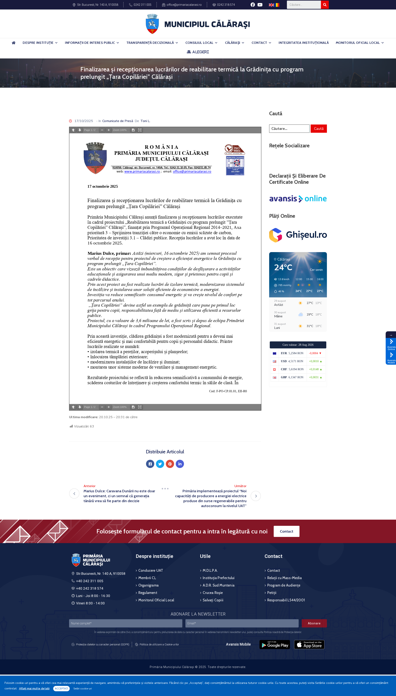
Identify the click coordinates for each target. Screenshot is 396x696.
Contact (259, 43)
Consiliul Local (199, 43)
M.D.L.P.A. (210, 570)
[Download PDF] (133, 130)
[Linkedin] (180, 464)
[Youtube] (260, 4)
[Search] (325, 5)
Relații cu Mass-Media (284, 578)
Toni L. (145, 121)
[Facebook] (252, 4)
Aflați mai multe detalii (34, 688)
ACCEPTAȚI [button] (61, 688)
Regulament (147, 593)
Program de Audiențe (284, 585)
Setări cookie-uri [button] (82, 688)
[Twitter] (160, 464)
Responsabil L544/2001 (286, 600)
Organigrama (148, 585)
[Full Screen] (140, 130)
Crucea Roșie (213, 593)
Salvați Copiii (213, 600)
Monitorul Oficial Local (358, 43)
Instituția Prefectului (219, 578)
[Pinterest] (170, 464)
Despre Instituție (38, 43)
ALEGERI (200, 52)
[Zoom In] (109, 130)
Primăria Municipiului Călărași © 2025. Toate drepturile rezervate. (198, 667)
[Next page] (80, 130)
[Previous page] (73, 130)
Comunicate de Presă (117, 121)
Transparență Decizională (150, 43)
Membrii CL (147, 578)
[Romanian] (277, 4)
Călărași (232, 43)
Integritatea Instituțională (304, 43)
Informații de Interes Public (90, 43)
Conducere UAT (150, 570)
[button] (56, 43)
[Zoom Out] (102, 130)
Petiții (271, 593)
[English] (271, 4)
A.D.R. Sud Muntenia (219, 585)
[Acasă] (13, 44)
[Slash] (165, 488)
